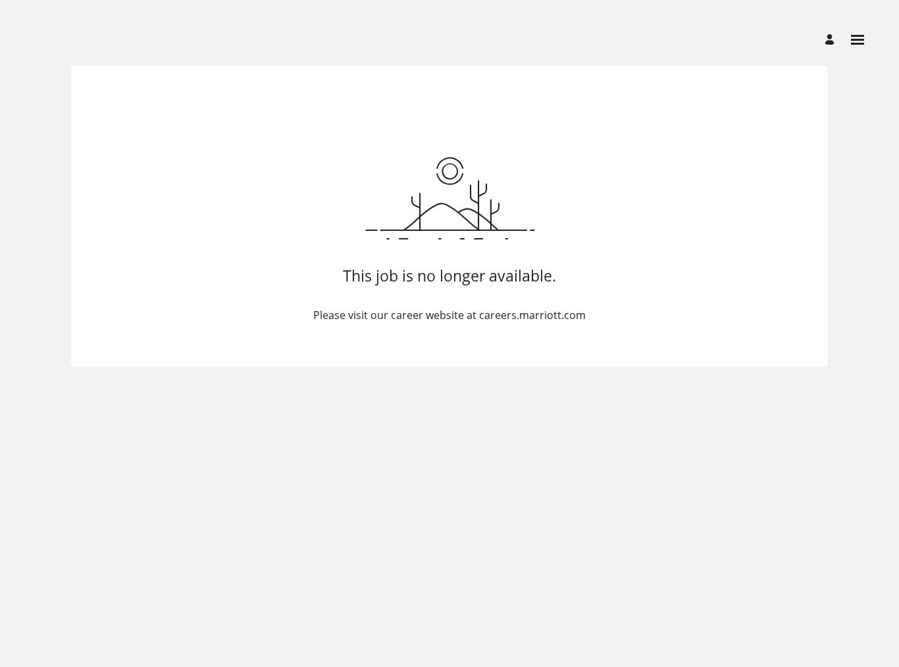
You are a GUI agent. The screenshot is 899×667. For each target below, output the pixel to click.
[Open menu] (857, 40)
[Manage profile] (831, 40)
